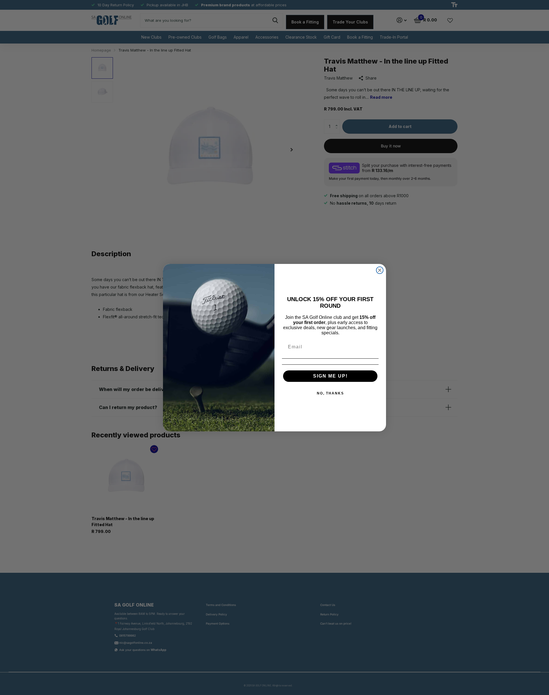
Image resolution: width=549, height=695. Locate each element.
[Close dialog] (379, 270)
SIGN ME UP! (330, 376)
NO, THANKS (330, 393)
